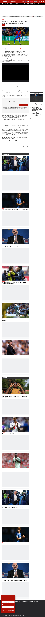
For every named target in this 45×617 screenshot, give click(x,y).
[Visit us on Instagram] (30, 1)
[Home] (2, 4)
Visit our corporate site (34, 601)
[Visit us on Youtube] (28, 1)
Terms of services (13, 107)
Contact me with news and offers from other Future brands (8, 604)
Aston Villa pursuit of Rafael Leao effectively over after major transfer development (37, 104)
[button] (43, 1)
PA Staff (4, 151)
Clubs (35, 3)
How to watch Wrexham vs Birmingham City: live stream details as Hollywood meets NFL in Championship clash (37, 109)
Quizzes (31, 3)
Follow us (22, 48)
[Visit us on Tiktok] (32, 1)
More (39, 3)
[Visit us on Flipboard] (31, 1)
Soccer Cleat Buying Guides (8, 3)
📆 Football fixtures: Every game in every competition (16, 16)
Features (27, 3)
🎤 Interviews (39, 16)
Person (3, 19)
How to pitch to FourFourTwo (16, 611)
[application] (15, 72)
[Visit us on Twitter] (27, 1)
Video (24, 3)
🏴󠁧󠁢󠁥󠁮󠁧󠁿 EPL (33, 16)
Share (4, 48)
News (20, 3)
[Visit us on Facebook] (25, 1)
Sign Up (8, 607)
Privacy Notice (5, 108)
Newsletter (16, 3)
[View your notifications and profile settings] (41, 1)
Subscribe (35, 1)
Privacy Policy (11, 610)
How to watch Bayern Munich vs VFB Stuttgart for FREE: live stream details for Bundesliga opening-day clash (37, 114)
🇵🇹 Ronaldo (28, 16)
